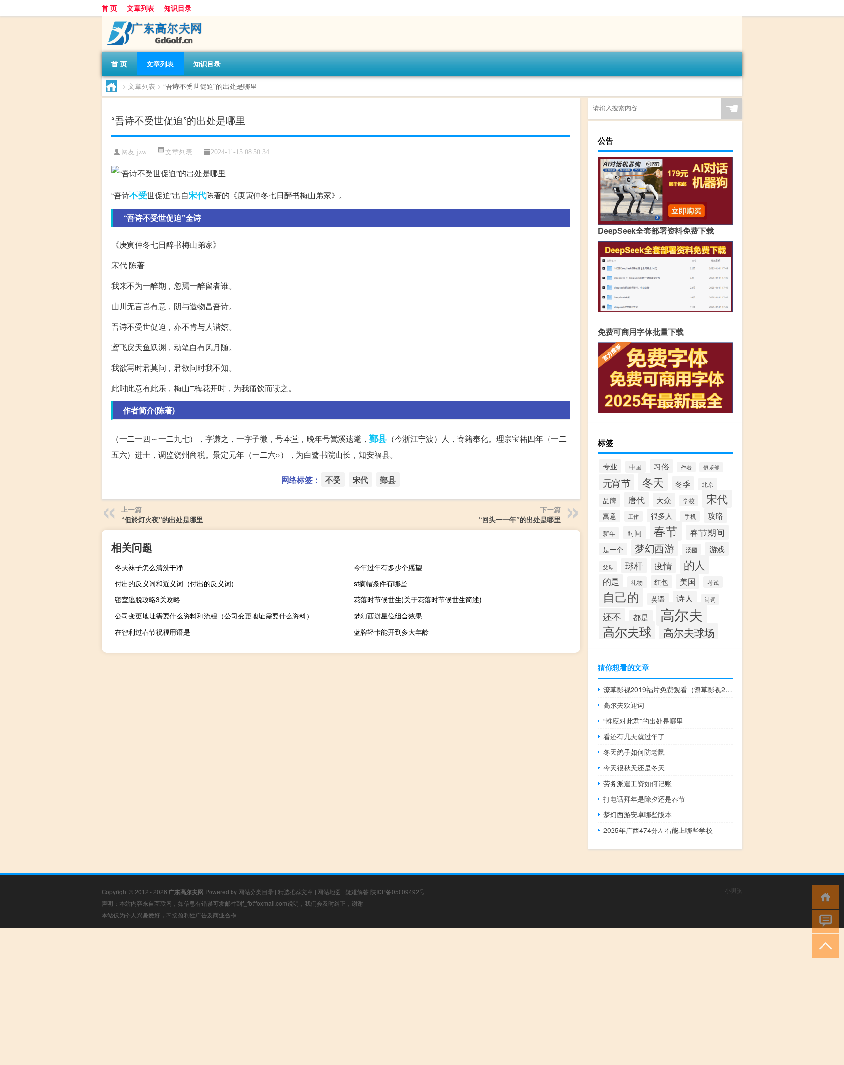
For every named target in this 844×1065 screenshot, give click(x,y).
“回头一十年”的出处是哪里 (520, 519)
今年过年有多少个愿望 (388, 567)
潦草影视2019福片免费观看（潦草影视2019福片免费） (668, 689)
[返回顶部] (823, 945)
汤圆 (691, 549)
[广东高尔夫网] (153, 19)
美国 (688, 581)
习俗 (661, 466)
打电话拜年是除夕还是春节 (644, 799)
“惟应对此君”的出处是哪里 (643, 720)
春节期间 (707, 532)
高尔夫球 (627, 631)
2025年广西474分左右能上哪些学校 (658, 830)
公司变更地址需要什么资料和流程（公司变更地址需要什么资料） (214, 615)
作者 (686, 467)
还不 (612, 616)
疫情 (663, 565)
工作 (633, 516)
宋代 (197, 195)
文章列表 (140, 8)
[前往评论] (823, 921)
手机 (690, 516)
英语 (658, 599)
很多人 (662, 515)
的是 (611, 581)
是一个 (613, 549)
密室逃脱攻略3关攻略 (147, 599)
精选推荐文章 (295, 891)
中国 (635, 466)
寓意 (609, 516)
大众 (663, 499)
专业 (610, 466)
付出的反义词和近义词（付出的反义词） (176, 583)
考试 (713, 582)
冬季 (682, 483)
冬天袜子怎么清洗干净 (149, 567)
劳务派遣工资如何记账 (637, 783)
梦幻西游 (654, 548)
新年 (609, 533)
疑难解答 (357, 891)
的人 (694, 564)
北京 (708, 484)
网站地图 (329, 891)
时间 (634, 532)
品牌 (609, 500)
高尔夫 (681, 614)
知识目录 (177, 8)
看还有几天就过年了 (634, 736)
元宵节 (617, 482)
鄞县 (378, 438)
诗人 (684, 598)
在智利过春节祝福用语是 (152, 632)
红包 (661, 582)
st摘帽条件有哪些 (380, 583)
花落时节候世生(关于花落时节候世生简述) (418, 599)
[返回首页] (823, 896)
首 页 (109, 8)
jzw (142, 152)
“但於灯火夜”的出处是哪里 (162, 519)
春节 (666, 530)
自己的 (621, 596)
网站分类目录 (256, 891)
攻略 (715, 515)
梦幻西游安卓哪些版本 (637, 814)
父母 (608, 567)
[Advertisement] (293, 996)
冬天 (653, 482)
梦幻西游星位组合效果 (388, 615)
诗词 (710, 599)
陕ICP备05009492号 (397, 891)
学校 (689, 501)
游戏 (717, 548)
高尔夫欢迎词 (623, 705)
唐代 (636, 499)
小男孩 (733, 890)
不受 (138, 195)
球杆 (634, 565)
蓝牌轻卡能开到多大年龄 (391, 632)
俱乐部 (711, 467)
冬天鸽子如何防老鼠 (634, 752)
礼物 (637, 582)
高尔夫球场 (689, 632)
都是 (641, 617)
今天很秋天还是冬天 (634, 767)
